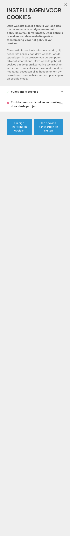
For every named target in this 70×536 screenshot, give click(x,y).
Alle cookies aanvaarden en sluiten (48, 126)
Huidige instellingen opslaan (19, 126)
